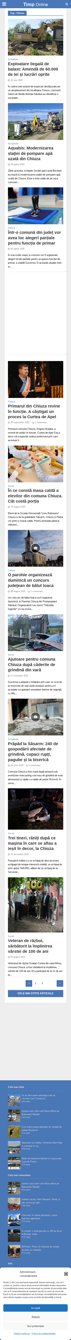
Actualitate (13, 59)
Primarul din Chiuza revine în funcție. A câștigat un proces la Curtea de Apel (34, 411)
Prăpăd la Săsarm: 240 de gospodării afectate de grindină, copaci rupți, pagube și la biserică (33, 751)
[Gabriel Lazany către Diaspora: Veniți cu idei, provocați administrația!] (14, 1204)
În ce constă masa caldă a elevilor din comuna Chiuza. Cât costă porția (35, 495)
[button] (66, 1274)
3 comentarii (34, 765)
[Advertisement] (35, 313)
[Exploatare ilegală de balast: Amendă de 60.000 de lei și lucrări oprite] (35, 36)
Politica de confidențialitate (44, 1333)
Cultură (11, 570)
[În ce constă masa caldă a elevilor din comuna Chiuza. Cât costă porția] (35, 463)
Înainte (60, 983)
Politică (11, 228)
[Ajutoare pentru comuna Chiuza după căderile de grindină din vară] (35, 632)
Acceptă (35, 1308)
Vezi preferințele (35, 1326)
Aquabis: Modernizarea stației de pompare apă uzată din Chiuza (30, 153)
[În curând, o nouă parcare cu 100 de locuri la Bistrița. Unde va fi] (14, 1235)
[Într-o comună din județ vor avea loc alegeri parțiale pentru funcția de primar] (35, 205)
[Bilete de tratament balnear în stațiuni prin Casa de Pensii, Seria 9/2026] (14, 1163)
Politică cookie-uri (22, 1333)
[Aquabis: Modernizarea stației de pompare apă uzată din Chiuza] (35, 121)
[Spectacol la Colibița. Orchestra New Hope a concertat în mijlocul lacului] (14, 1147)
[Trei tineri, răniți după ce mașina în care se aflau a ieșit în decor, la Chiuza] (35, 808)
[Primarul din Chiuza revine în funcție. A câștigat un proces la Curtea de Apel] (35, 379)
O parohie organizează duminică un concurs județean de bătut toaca (31, 580)
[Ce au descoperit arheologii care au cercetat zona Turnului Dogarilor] (14, 1100)
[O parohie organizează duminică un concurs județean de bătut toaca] (35, 548)
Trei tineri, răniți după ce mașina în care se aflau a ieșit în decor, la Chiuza (32, 843)
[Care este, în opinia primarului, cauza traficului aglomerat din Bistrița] (14, 1220)
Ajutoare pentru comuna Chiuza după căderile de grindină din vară (31, 664)
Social (11, 486)
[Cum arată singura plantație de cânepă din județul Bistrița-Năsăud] (14, 1131)
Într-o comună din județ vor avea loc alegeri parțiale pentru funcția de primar (34, 237)
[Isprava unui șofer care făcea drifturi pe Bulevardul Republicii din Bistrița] (14, 1115)
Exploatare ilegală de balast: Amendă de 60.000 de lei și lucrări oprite (33, 69)
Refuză (35, 1317)
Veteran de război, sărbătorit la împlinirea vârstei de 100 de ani (30, 946)
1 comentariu (41, 422)
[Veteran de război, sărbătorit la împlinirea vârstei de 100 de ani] (35, 904)
